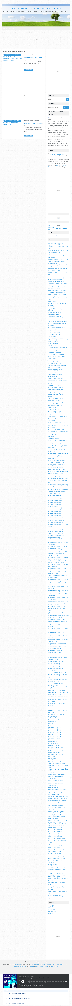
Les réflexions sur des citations (56, 661)
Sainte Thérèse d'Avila (53, 866)
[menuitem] (5, 28)
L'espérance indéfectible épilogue (56, 619)
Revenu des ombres (53, 855)
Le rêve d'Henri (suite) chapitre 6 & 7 (57, 446)
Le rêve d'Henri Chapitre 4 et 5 (56, 429)
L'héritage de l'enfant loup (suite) (56, 694)
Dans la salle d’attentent (54, 307)
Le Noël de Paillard (52, 407)
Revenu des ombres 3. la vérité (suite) (57, 857)
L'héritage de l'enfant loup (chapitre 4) (58, 692)
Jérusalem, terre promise (54, 352)
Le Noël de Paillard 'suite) (54, 411)
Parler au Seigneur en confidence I (57, 774)
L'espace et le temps (53, 497)
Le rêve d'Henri (52, 418)
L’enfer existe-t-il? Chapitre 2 (55, 404)
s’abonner (23, 985)
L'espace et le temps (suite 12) (55, 517)
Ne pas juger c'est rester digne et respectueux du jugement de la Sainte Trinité (58, 765)
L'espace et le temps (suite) (55, 499)
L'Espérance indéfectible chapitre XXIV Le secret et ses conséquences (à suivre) (58, 608)
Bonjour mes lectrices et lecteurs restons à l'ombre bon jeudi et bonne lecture (57, 283)
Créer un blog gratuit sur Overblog (38, 964)
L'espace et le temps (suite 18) (55, 528)
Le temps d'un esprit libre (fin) (55, 683)
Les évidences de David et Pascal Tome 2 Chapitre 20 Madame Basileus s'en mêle (58, 480)
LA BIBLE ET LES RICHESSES (55, 363)
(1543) (51, 907)
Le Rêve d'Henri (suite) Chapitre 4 (56, 444)
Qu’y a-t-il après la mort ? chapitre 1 (57, 816)
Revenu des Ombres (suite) (55, 860)
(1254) (52, 911)
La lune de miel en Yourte (54, 371)
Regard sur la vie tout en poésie (56, 849)
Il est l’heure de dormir (54, 343)
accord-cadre (16, 120)
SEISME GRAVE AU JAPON (54, 877)
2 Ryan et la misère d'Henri (55, 245)
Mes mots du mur (52, 721)
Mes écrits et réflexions (54, 718)
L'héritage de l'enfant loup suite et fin (57, 699)
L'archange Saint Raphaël (54, 385)
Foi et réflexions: (52, 336)
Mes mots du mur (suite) (54, 729)
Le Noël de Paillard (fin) (54, 409)
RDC (6, 120)
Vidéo (6, 54)
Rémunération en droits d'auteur (20, 966)
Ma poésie (50, 705)
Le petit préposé (52, 415)
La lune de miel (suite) (53, 373)
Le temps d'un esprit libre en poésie (57, 672)
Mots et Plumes (52, 756)
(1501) (52, 909)
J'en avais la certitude (53, 351)
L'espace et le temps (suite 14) (55, 519)
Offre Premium (31, 966)
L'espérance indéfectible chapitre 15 (57, 546)
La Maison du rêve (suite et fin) (56, 378)
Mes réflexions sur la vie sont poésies (57, 749)
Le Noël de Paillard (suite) (54, 413)
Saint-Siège (10, 120)
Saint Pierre (18, 54)
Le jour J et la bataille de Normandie (57, 398)
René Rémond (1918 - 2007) (55, 851)
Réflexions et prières (53, 818)
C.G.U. (66, 964)
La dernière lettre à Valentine (55, 369)
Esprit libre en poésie (53, 329)
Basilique (13, 54)
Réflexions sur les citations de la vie (57, 824)
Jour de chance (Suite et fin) (55, 360)
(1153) (51, 913)
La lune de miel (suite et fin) (55, 374)
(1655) (51, 906)
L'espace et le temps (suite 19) (55, 530)
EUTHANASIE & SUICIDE (54, 334)
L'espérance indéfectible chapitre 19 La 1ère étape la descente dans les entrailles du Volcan (58, 553)
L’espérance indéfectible (54, 537)
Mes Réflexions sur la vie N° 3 (55, 747)
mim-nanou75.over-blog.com (15, 964)
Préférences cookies (54, 966)
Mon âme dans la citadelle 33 (55, 754)
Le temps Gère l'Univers (54, 685)
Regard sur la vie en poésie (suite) (56, 838)
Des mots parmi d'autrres (54, 320)
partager (32, 985)
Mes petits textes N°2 (53, 743)
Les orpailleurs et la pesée (54, 495)
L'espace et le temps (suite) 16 (55, 522)
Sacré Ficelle (51, 862)
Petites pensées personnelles (55, 793)
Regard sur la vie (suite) (54, 847)
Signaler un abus (60, 964)
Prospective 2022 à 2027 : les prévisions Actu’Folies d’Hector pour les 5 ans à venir (58, 802)
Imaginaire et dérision (53, 345)
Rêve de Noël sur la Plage (54, 853)
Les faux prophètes (53, 488)
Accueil (5, 28)
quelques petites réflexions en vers (57, 811)
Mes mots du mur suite (54, 738)
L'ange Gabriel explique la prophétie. (57, 380)
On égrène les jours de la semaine (57, 773)
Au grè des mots (52, 254)
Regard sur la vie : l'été (53, 844)
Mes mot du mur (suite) (54, 720)
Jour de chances (52, 358)
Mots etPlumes (52, 760)
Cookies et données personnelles (41, 966)
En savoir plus (28, 69)
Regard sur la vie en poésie (55, 831)
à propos (40, 985)
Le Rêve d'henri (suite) (53, 438)
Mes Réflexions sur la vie (54, 745)
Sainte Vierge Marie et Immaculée (56, 875)
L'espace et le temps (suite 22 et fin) (57, 535)
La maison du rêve (52, 376)
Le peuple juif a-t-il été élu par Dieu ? (57, 416)
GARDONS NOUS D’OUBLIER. (55, 338)
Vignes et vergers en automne (55, 895)
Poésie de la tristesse (53, 794)
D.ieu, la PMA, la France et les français (57, 321)
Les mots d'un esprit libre (54, 493)
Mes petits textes (52, 741)
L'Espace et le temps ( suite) (55, 500)
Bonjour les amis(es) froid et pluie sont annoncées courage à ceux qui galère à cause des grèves (58, 261)
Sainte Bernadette (52, 864)
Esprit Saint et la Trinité (54, 332)
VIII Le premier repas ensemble (56, 897)
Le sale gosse (51, 447)
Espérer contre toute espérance (56, 327)
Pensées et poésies (53, 787)
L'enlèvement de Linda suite (55, 405)
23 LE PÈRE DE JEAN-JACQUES (55, 243)
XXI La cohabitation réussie (55, 899)
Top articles (48, 964)
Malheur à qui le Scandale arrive (56, 703)
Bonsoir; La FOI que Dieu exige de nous (58, 287)
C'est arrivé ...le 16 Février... (55, 289)
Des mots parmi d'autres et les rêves (57, 318)
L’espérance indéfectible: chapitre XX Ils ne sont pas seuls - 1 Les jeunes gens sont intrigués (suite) (58, 602)
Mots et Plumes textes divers (55, 762)
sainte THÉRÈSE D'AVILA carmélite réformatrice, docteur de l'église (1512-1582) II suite (58, 869)
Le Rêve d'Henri (52, 420)
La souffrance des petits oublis (56, 389)
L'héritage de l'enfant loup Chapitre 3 (57, 690)
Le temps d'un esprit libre (54, 663)
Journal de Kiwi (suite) (53, 362)
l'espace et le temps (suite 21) (55, 533)
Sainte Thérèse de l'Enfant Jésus (56, 873)
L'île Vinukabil (51, 701)
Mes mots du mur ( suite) (54, 727)
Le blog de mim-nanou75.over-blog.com (36, 8)
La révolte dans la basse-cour (55, 387)
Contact (11, 28)
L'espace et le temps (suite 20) (55, 531)
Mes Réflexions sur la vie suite (55, 751)
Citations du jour (52, 301)
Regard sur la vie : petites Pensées (57, 846)
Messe (9, 54)
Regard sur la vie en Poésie (55, 829)
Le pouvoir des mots (61, 228)
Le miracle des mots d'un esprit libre (57, 402)
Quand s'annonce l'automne (55, 805)
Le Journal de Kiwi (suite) (54, 400)
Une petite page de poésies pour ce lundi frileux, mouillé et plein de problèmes (57, 887)
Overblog (44, 962)
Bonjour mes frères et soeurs (55, 276)
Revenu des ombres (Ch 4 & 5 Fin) (56, 858)
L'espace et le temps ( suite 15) (56, 520)
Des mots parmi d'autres (54, 312)
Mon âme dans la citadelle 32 (55, 752)
